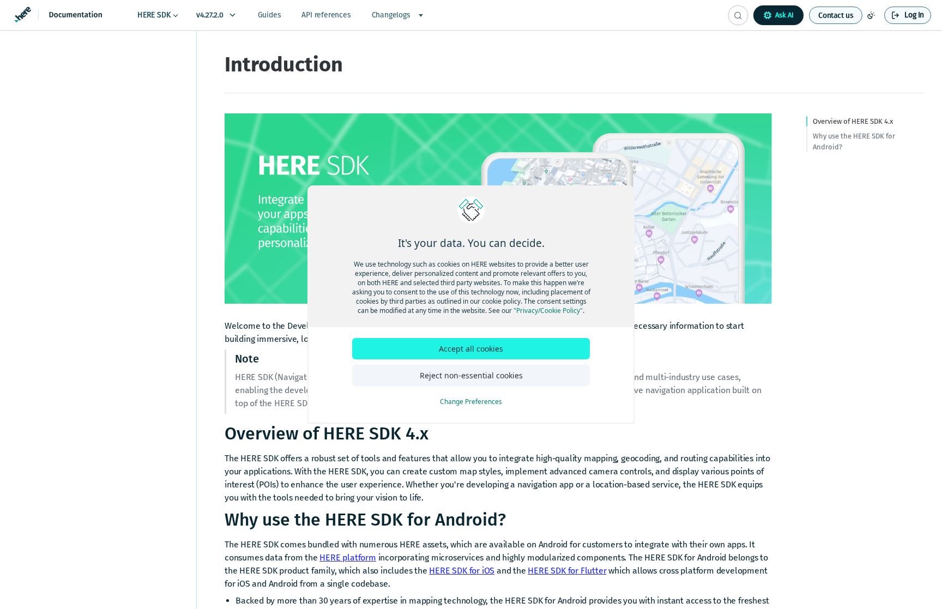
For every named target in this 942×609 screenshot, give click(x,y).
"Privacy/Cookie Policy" (548, 310)
